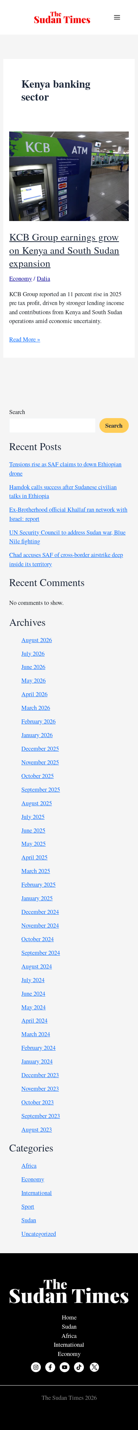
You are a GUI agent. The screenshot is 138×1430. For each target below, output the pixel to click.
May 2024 (33, 1007)
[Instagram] (36, 1367)
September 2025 (40, 789)
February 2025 (38, 884)
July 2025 (33, 817)
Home (69, 1317)
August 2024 (36, 966)
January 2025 (37, 898)
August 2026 (36, 640)
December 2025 (40, 748)
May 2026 (33, 680)
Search (17, 412)
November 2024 (40, 925)
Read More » (24, 339)
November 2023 (40, 1088)
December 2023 (40, 1075)
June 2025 (33, 830)
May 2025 (33, 844)
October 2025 (37, 776)
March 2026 (35, 708)
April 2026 (34, 694)
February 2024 (38, 1048)
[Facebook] (50, 1367)
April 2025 (34, 857)
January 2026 (37, 735)
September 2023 (40, 1116)
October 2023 (37, 1102)
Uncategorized (38, 1234)
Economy (20, 278)
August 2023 (36, 1129)
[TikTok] (79, 1367)
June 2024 (33, 993)
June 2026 (33, 667)
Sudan (28, 1220)
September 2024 (40, 953)
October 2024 (37, 939)
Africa (28, 1165)
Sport (27, 1206)
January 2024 (37, 1061)
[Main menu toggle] (117, 17)
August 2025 (36, 803)
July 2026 (33, 653)
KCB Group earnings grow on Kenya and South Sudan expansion (64, 250)
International (36, 1193)
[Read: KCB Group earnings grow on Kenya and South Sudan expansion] (68, 175)
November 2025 (40, 762)
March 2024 (35, 1034)
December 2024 (40, 912)
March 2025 (35, 871)
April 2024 (34, 1020)
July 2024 (33, 980)
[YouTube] (65, 1367)
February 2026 (38, 721)
